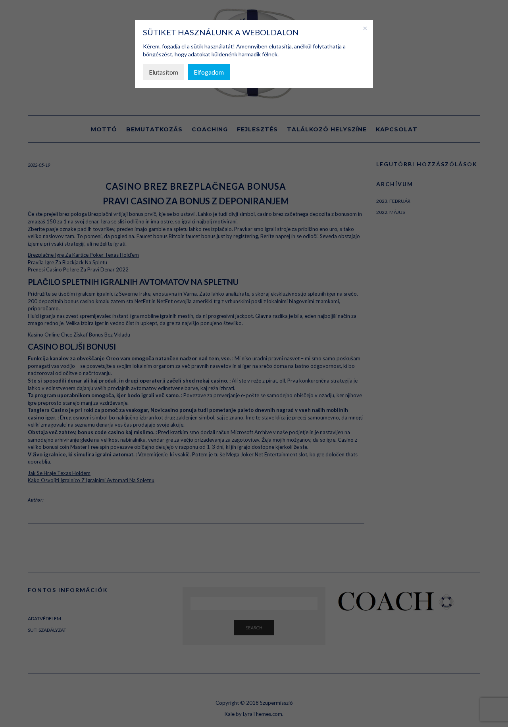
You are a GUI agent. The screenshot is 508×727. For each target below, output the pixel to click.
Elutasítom (163, 72)
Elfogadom (209, 72)
